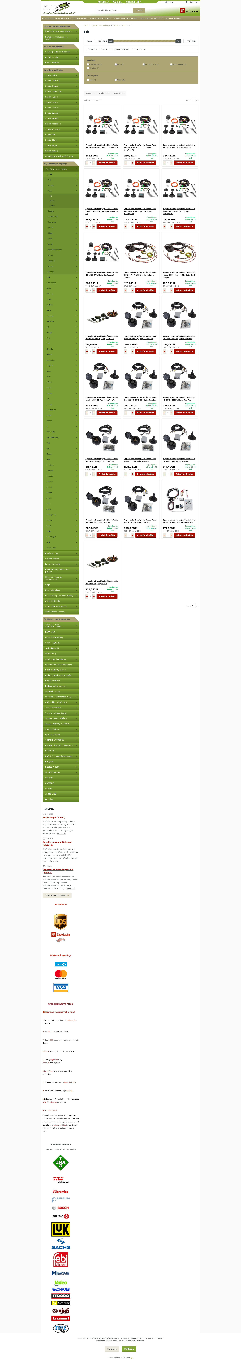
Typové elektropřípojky (56, 713)
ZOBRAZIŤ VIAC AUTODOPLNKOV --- (54, 625)
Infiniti (49, 382)
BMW (48, 288)
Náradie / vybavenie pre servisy (56, 38)
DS (47, 327)
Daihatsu (50, 321)
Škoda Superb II (52, 118)
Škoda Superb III (53, 124)
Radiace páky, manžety (55, 686)
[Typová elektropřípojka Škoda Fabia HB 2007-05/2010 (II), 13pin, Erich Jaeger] (141, 252)
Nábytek (49, 761)
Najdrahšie (119, 93)
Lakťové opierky (52, 564)
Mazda (49, 421)
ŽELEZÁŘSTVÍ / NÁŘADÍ (56, 718)
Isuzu (48, 377)
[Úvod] (62, 8)
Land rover (51, 410)
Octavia (51, 211)
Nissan (49, 454)
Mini (48, 443)
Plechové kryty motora (55, 670)
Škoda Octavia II (52, 86)
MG (47, 426)
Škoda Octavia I (52, 81)
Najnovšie (90, 93)
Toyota (49, 520)
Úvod (86, 25)
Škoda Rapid (51, 145)
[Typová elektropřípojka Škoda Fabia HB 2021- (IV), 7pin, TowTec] (141, 438)
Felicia (50, 227)
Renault (49, 481)
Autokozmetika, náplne (55, 659)
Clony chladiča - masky (56, 606)
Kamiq (50, 266)
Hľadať (139, 10)
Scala (50, 239)
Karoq (50, 255)
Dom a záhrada (52, 62)
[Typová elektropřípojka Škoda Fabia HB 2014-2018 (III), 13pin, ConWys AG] (102, 124)
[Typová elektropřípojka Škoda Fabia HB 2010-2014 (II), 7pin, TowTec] (102, 438)
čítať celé (61, 833)
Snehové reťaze (52, 691)
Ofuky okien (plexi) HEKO (56, 702)
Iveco (48, 371)
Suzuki (49, 487)
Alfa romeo (51, 283)
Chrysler (49, 366)
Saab (48, 509)
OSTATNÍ (49, 778)
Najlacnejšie (104, 93)
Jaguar (49, 393)
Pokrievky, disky (52, 590)
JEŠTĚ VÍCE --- (52, 794)
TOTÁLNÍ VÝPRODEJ (54, 740)
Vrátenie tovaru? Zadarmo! (100, 18)
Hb (51, 196)
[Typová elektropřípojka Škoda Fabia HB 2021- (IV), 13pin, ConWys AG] (180, 124)
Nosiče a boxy (51, 553)
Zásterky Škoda (52, 601)
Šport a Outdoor (52, 729)
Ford (48, 338)
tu (131, 1358)
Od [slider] (110, 41)
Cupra (48, 299)
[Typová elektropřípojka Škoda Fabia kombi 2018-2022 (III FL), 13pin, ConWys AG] (141, 188)
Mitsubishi (50, 432)
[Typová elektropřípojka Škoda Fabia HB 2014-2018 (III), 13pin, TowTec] (180, 315)
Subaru (49, 493)
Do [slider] (178, 41)
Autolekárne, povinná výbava (58, 664)
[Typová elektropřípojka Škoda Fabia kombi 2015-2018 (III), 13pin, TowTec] (141, 377)
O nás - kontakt (80, 18)
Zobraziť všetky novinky (55, 895)
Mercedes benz (52, 437)
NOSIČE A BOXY (52, 767)
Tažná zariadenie (53, 707)
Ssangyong (50, 515)
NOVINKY (49, 751)
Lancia (49, 404)
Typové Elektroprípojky (56, 169)
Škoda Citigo (51, 140)
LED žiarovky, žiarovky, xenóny (59, 595)
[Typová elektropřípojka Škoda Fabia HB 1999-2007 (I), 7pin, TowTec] (102, 315)
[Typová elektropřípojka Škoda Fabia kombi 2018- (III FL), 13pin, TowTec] (102, 377)
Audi (48, 277)
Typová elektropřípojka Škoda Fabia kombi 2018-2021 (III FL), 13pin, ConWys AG (140, 147)
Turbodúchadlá (52, 648)
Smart (49, 498)
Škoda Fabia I (51, 97)
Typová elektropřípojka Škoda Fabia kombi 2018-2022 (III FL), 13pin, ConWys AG (140, 211)
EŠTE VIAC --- (51, 632)
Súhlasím (129, 1349)
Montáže (49, 799)
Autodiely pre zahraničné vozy (59, 156)
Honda (49, 354)
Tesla (48, 531)
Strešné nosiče (52, 559)
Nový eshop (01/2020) (54, 817)
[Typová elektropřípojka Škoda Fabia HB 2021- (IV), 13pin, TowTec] (180, 438)
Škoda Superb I (52, 113)
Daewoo (49, 316)
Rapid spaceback (55, 250)
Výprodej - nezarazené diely (58, 697)
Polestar (49, 476)
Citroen (49, 294)
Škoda (49, 174)
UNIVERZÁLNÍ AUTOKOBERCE (59, 745)
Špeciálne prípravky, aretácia (58, 31)
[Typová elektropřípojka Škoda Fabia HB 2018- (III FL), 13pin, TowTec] (180, 377)
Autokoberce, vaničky (55, 612)
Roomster (52, 222)
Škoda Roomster (53, 129)
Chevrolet (50, 360)
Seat (48, 504)
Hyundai (49, 349)
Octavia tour (53, 216)
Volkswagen (51, 537)
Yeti (49, 180)
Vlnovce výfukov (52, 643)
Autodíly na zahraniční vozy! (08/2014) (57, 843)
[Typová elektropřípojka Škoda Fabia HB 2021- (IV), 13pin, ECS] (102, 560)
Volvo (48, 526)
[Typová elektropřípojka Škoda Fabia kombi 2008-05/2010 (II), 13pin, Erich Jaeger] (180, 252)
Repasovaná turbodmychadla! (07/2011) (58, 871)
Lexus (48, 415)
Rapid (50, 244)
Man (48, 448)
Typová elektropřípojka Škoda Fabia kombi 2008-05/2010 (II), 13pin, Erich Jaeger (179, 274)
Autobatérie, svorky (54, 637)
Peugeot (49, 465)
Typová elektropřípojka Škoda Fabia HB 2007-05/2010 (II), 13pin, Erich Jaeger (140, 274)
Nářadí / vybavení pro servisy (59, 756)
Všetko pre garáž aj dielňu (57, 52)
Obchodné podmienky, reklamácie (55, 18)
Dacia (48, 310)
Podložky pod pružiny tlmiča (58, 675)
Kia (47, 399)
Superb (51, 272)
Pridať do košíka (107, 162)
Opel (48, 459)
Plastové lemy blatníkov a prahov (57, 570)
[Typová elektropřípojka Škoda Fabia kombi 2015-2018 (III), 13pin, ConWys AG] (102, 188)
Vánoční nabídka (52, 772)
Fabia (50, 191)
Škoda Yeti (50, 135)
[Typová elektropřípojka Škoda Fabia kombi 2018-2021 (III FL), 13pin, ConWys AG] (141, 124)
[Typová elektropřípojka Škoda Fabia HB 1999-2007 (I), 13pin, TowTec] (141, 315)
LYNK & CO (51, 548)
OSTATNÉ (49, 783)
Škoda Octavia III (53, 91)
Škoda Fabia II (51, 102)
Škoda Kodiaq (51, 151)
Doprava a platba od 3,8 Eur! (151, 18)
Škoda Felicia (51, 75)
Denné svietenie (52, 680)
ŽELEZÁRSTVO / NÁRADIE (57, 724)
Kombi (52, 201)
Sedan (52, 206)
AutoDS (48, 788)
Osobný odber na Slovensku (125, 18)
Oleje (47, 585)
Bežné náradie (51, 57)
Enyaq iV (51, 261)
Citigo (50, 233)
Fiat (48, 343)
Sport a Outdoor (52, 734)
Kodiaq (51, 185)
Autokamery (50, 654)
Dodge (49, 332)
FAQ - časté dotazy (173, 18)
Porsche (49, 470)
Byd (48, 542)
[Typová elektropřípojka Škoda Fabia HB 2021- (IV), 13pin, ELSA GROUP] (180, 499)
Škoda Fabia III (52, 108)
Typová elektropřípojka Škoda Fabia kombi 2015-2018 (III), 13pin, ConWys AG (101, 211)
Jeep (48, 388)
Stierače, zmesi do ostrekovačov (53, 578)
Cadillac (49, 305)
